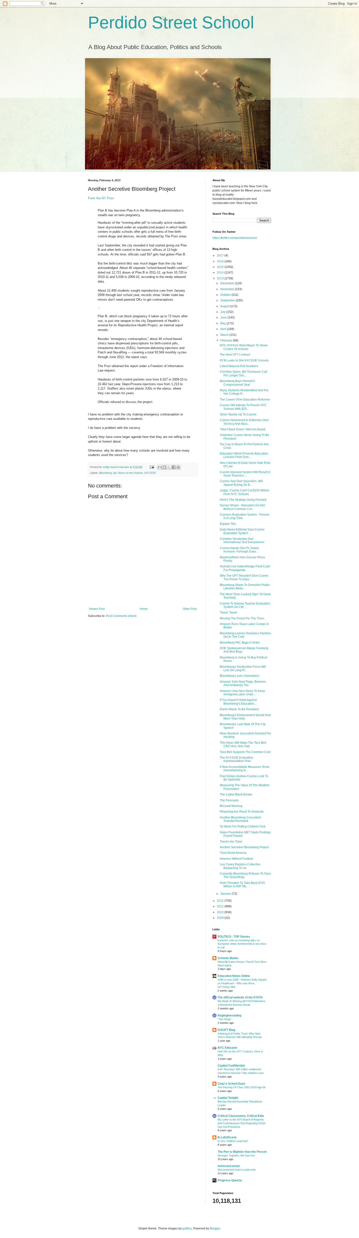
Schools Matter (228, 958)
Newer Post (97, 609)
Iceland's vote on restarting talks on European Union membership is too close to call (242, 944)
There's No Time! (231, 841)
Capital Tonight (228, 1098)
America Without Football (236, 858)
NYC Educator (227, 1047)
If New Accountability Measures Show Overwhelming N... (244, 768)
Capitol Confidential (231, 1065)
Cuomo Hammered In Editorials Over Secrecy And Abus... (244, 421)
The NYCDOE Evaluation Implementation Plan (236, 759)
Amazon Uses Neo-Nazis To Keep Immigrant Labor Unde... (242, 692)
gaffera (187, 1228)
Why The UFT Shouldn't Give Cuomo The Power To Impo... (244, 577)
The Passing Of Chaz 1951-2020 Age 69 (241, 1087)
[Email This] (159, 467)
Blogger (215, 1228)
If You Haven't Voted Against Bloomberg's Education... (238, 701)
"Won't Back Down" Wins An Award (242, 429)
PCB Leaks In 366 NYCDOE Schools (244, 360)
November (227, 289)
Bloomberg (105, 472)
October (226, 294)
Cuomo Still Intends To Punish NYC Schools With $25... (243, 406)
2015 (220, 267)
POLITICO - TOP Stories (234, 936)
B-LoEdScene (227, 1137)
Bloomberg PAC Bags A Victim (240, 642)
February (226, 340)
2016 (220, 261)
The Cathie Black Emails (236, 794)
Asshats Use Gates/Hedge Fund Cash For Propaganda (245, 568)
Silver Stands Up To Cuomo (238, 414)
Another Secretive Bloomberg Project (244, 847)
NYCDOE (150, 472)
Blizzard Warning (231, 806)
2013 (220, 278)
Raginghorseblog (229, 1015)
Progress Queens (230, 1180)
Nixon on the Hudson (130, 472)
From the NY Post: (101, 198)
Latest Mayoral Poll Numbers (239, 366)
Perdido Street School (171, 22)
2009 (220, 918)
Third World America (233, 853)
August (225, 306)
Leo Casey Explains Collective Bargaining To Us (240, 866)
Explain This (228, 524)
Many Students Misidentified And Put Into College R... (244, 392)
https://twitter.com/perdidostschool (234, 238)
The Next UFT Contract (235, 354)
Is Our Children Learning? (233, 1141)
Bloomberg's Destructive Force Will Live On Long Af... (243, 668)
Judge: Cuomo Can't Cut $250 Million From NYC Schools (244, 492)
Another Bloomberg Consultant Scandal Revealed (240, 819)
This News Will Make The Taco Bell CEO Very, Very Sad (243, 744)
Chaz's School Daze (231, 1083)
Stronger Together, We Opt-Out (236, 1155)
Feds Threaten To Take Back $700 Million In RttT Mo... (242, 884)
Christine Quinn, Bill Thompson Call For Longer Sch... (243, 373)
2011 (220, 906)
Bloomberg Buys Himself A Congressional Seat (237, 382)
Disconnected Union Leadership (236, 1169)
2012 (220, 900)
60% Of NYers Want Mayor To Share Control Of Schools (244, 347)
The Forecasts (229, 800)
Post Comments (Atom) (121, 616)
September (228, 300)
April (223, 329)
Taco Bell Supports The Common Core (245, 752)
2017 (220, 255)
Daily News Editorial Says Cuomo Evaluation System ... (242, 531)
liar (114, 472)
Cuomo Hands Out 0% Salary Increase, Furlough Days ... (239, 549)
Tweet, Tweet (228, 612)
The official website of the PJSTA (240, 997)
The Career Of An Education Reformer (245, 399)
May (223, 323)
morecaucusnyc (229, 1166)
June (224, 317)
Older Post (190, 609)
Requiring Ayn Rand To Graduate (242, 811)
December (227, 283)
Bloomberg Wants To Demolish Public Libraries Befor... (245, 586)
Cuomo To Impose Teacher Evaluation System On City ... (245, 605)
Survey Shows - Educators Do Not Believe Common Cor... (242, 507)
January (226, 893)
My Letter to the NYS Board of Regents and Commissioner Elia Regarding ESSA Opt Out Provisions (241, 1123)
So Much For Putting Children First (242, 826)
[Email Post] (151, 467)
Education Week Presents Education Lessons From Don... (244, 455)
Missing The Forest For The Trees (242, 618)
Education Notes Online (234, 976)
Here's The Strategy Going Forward (243, 499)
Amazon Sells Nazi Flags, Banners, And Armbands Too (243, 683)
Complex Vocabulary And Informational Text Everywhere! (242, 540)
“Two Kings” (225, 1019)
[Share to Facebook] (173, 467)
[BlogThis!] (164, 467)
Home (144, 609)
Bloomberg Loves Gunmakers (239, 675)
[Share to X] (169, 467)
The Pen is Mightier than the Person (242, 1151)
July (223, 312)
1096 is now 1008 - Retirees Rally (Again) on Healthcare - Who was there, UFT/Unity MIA (242, 983)
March (224, 335)
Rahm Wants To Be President (239, 709)
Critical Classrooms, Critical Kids (241, 1116)
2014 (220, 272)
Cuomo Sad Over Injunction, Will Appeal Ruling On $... (241, 482)
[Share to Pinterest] (178, 467)
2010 (220, 912)
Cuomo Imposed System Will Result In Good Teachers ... (245, 473)
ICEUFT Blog (226, 1030)
